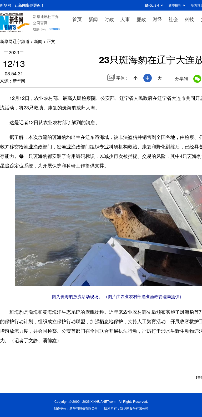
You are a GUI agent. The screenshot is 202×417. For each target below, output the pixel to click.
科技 (189, 19)
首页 (77, 19)
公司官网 (40, 22)
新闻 (93, 19)
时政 (109, 19)
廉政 (141, 19)
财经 (157, 19)
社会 (173, 19)
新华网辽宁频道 (14, 41)
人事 (125, 19)
